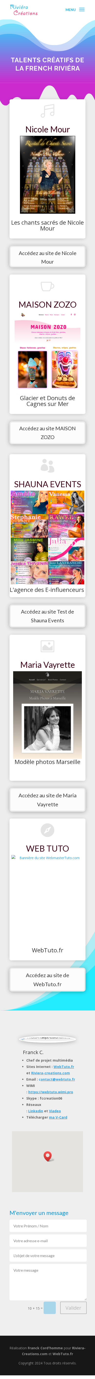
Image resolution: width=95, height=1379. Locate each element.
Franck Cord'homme (45, 1348)
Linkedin (35, 1111)
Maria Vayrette (47, 665)
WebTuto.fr (64, 1066)
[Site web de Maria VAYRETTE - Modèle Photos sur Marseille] (48, 715)
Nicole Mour (47, 129)
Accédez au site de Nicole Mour (47, 257)
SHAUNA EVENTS (47, 484)
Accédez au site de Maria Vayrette (47, 800)
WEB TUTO (47, 848)
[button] (49, 1156)
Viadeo (55, 1111)
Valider (73, 1308)
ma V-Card (58, 1117)
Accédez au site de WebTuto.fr (47, 979)
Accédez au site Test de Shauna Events (47, 615)
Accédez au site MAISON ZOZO (47, 432)
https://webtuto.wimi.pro (50, 1092)
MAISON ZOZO (48, 304)
